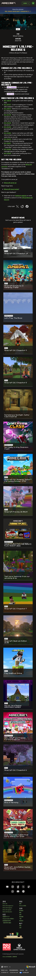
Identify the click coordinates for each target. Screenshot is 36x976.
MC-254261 (7, 143)
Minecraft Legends (7, 909)
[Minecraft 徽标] (8, 3)
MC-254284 (7, 149)
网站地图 (21, 916)
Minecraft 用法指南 (7, 956)
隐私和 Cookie (4, 970)
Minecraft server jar (10, 183)
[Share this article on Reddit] (22, 206)
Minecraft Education (7, 912)
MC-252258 (7, 123)
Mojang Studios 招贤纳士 (8, 918)
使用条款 (22, 970)
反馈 (20, 914)
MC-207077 (7, 105)
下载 (20, 918)
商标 (26, 970)
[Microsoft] (30, 967)
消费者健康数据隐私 (13, 970)
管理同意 (15, 956)
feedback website (20, 196)
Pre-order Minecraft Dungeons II (17, 11)
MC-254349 (7, 153)
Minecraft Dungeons (7, 907)
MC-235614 (7, 109)
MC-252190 (7, 115)
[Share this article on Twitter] (17, 206)
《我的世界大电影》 (7, 923)
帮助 (20, 912)
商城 (20, 903)
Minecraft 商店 (22, 905)
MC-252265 (7, 127)
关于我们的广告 (4, 972)
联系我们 (21, 920)
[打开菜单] (33, 3)
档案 (20, 925)
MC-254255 (7, 139)
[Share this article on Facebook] (27, 206)
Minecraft (5, 903)
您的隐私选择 (25, 972)
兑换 (20, 927)
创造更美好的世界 (7, 920)
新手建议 (21, 910)
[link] (7, 886)
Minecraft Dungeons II (8, 905)
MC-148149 (7, 101)
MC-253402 (7, 133)
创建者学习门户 (6, 916)
